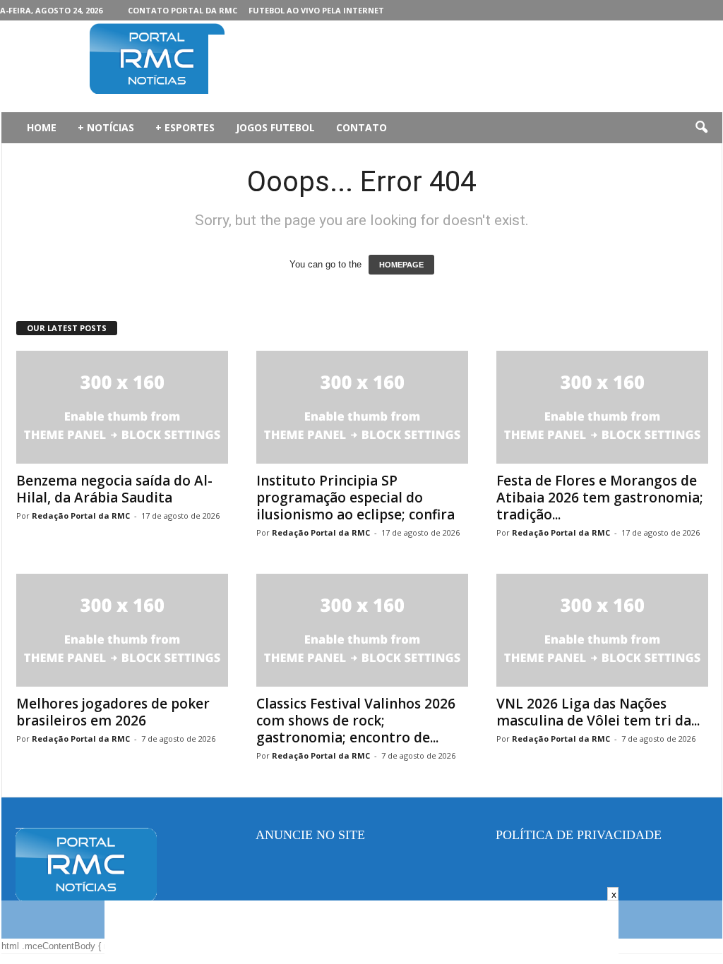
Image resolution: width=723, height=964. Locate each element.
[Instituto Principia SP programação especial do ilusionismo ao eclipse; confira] (362, 407)
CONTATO (361, 127)
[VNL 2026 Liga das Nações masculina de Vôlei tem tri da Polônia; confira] (602, 630)
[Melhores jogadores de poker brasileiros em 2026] (122, 630)
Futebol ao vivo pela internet (316, 10)
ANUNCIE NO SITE (310, 835)
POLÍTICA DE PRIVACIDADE (579, 835)
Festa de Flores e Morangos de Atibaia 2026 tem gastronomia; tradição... (599, 497)
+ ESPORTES (185, 127)
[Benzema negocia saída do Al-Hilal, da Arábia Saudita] (122, 407)
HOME (41, 127)
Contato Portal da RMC (182, 10)
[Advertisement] (465, 66)
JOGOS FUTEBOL (275, 127)
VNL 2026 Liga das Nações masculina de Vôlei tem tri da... (598, 712)
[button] (701, 127)
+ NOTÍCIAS (106, 127)
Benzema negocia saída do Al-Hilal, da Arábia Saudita (114, 489)
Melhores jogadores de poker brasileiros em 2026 (113, 712)
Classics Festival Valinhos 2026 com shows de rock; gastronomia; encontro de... (355, 720)
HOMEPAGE (401, 264)
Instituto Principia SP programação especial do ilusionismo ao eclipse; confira (355, 497)
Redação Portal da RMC (81, 515)
